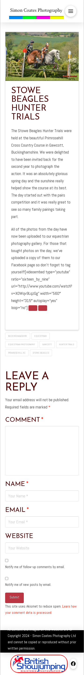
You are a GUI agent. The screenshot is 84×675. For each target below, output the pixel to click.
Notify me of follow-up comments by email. (35, 566)
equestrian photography (21, 344)
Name (16, 484)
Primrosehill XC (16, 352)
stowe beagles (41, 352)
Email (17, 510)
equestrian (40, 336)
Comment (24, 420)
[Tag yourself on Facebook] (42, 308)
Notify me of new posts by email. (28, 584)
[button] (70, 11)
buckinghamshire (17, 336)
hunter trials (66, 344)
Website (19, 536)
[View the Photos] (32, 308)
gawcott (47, 344)
